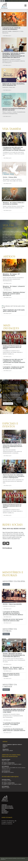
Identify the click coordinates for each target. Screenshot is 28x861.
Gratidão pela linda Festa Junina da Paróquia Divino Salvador (12, 447)
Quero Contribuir (8, 403)
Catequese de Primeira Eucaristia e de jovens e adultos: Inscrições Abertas (13, 613)
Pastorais (5, 584)
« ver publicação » (6, 35)
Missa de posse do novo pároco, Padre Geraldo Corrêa (11, 675)
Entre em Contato (7, 824)
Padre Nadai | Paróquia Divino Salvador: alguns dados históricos (14, 294)
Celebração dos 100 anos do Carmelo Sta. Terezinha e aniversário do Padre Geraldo (14, 149)
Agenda (3, 809)
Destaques (4, 810)
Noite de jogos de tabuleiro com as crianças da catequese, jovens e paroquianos (14, 476)
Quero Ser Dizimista (8, 243)
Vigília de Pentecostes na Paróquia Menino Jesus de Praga (12, 506)
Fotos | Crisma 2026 (10, 177)
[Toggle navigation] (25, 5)
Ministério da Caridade (7, 808)
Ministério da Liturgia (7, 807)
